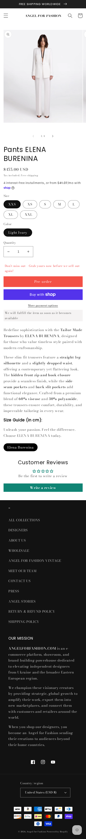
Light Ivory (17, 232)
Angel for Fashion (36, 831)
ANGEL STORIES (22, 601)
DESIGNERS (18, 530)
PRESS (13, 591)
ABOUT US (17, 540)
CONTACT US (19, 581)
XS (30, 204)
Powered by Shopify (57, 831)
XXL (28, 214)
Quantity (10, 243)
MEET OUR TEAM (22, 571)
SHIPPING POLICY (24, 621)
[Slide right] (52, 136)
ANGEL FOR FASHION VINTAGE (35, 560)
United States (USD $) (40, 792)
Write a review (43, 487)
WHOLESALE (18, 550)
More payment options (43, 305)
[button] (6, 16)
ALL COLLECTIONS (24, 520)
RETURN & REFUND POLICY (31, 611)
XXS (12, 204)
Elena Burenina (20, 447)
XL (10, 214)
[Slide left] (33, 136)
